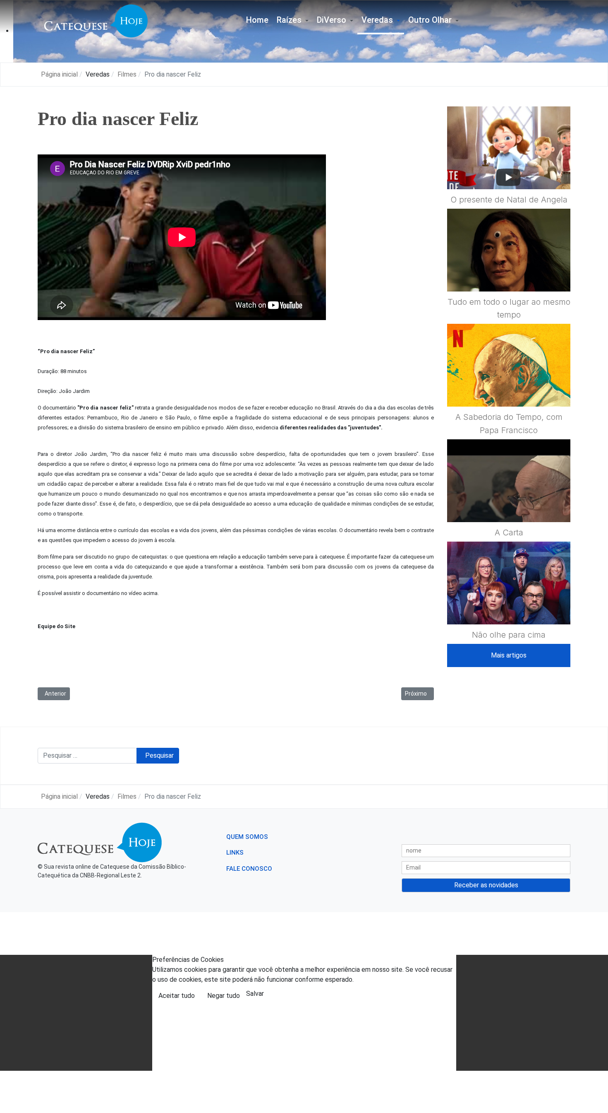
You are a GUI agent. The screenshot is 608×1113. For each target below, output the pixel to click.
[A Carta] (508, 501)
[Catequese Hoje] (96, 20)
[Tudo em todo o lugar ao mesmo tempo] (508, 270)
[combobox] (87, 756)
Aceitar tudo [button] (176, 996)
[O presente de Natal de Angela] (508, 168)
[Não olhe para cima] (508, 603)
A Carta (509, 532)
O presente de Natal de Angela (508, 200)
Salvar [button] (255, 993)
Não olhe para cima (509, 635)
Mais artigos (509, 655)
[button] (293, 20)
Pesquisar (159, 755)
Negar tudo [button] (223, 996)
